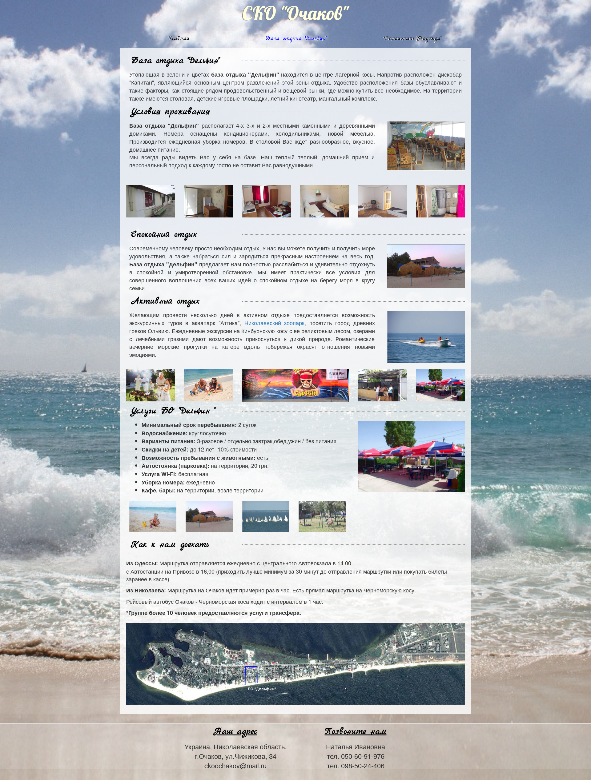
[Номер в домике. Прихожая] (208, 200)
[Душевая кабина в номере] (440, 200)
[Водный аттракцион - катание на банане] (426, 336)
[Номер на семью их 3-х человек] (266, 200)
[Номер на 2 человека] (324, 200)
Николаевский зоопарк (274, 323)
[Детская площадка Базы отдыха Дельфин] (322, 515)
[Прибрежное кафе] (440, 384)
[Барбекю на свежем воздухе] (150, 384)
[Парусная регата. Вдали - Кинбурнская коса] (265, 515)
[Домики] (150, 200)
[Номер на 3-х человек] (382, 200)
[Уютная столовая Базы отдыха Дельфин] (426, 145)
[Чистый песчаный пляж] (152, 515)
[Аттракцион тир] (382, 384)
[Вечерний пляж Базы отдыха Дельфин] (426, 265)
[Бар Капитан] (295, 384)
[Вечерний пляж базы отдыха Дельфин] (209, 515)
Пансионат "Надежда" (412, 38)
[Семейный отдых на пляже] (208, 384)
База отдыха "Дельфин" (295, 38)
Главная (178, 38)
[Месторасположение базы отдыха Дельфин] (295, 663)
